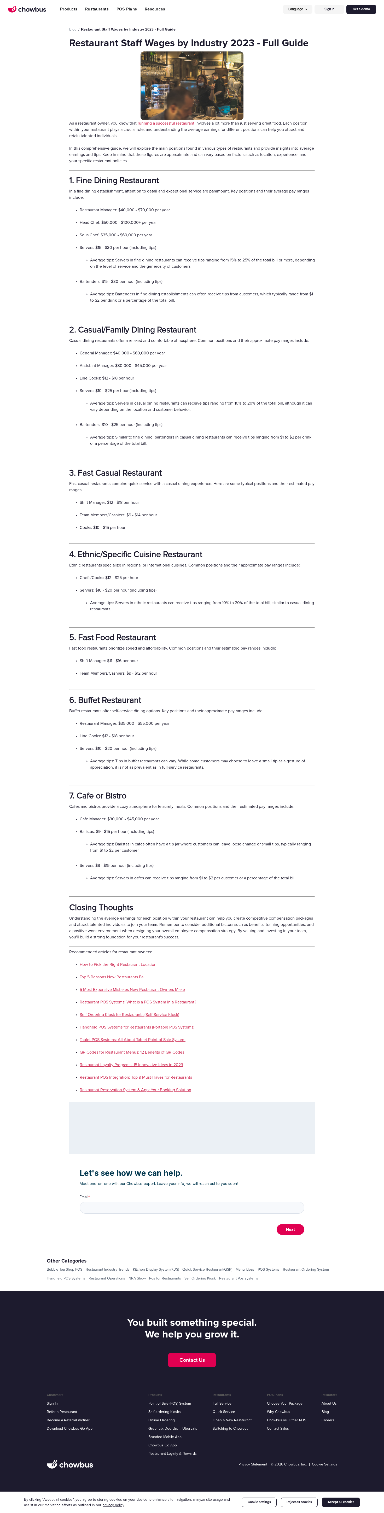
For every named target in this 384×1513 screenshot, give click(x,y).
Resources (155, 9)
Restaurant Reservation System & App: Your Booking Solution (135, 1090)
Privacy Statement (252, 1464)
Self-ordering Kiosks (164, 1412)
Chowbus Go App (162, 1445)
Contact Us (192, 1360)
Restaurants (97, 9)
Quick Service (224, 1412)
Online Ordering (161, 1420)
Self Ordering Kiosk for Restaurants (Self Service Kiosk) (129, 1014)
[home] (27, 9)
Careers (328, 1420)
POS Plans (127, 9)
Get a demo (361, 9)
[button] (298, 9)
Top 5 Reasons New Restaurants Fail (113, 977)
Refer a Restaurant (62, 1412)
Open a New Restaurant (232, 1420)
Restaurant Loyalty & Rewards (172, 1453)
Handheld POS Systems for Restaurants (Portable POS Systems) (137, 1027)
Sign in (329, 9)
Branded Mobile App (165, 1437)
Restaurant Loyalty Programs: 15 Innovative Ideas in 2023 (131, 1064)
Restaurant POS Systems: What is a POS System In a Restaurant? (138, 1002)
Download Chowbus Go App (69, 1428)
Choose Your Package (284, 1403)
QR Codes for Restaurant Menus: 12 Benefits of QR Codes (132, 1052)
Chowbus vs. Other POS (286, 1420)
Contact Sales (278, 1428)
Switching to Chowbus (230, 1428)
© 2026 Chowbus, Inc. (289, 1464)
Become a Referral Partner (68, 1420)
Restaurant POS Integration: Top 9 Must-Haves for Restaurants (136, 1077)
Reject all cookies (299, 1502)
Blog (325, 1412)
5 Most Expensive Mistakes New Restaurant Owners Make (132, 989)
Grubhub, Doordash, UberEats (172, 1428)
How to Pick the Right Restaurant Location (118, 964)
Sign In (52, 1403)
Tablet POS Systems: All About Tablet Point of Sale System (132, 1039)
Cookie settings (259, 1502)
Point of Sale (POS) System (169, 1403)
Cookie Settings (324, 1464)
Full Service (222, 1403)
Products (68, 9)
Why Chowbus (278, 1412)
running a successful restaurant (166, 123)
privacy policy (113, 1505)
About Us (329, 1403)
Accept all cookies (341, 1502)
